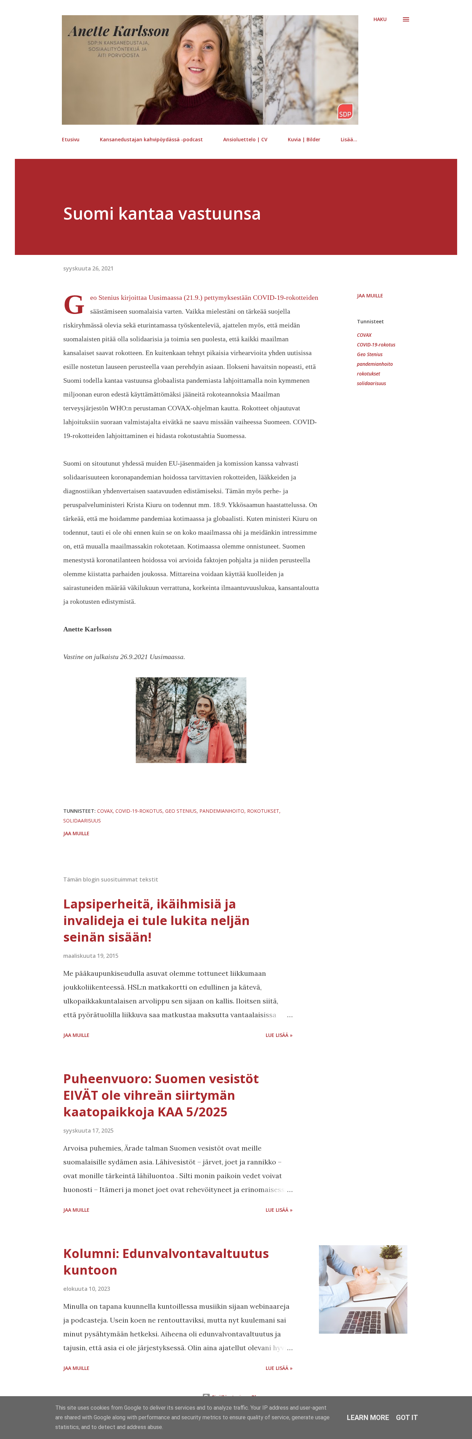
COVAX (364, 335)
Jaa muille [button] (370, 295)
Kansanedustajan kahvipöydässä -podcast (151, 139)
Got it (407, 1417)
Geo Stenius (370, 354)
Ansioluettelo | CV (245, 139)
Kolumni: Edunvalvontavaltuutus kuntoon (166, 1261)
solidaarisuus (371, 383)
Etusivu (70, 139)
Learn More (368, 1417)
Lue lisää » (279, 1035)
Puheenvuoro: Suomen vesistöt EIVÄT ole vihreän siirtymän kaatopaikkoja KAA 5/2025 (161, 1095)
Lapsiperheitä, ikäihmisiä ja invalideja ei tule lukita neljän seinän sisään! (156, 920)
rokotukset (368, 373)
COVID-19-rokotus (376, 344)
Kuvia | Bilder (304, 139)
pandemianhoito (375, 364)
